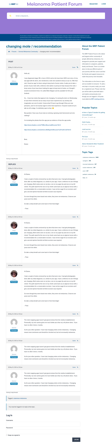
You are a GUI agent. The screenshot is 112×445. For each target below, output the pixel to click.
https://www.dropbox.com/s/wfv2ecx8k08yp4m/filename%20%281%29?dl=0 (47, 130)
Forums (14, 51)
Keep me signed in (14, 435)
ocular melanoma (89, 167)
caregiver (87, 160)
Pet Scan (85, 136)
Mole (85, 177)
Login (104, 4)
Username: (9, 420)
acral (85, 171)
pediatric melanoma (89, 174)
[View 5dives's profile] (14, 79)
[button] (93, 4)
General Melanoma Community (28, 51)
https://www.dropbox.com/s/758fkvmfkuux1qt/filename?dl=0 (42, 125)
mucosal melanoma (90, 164)
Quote (73, 67)
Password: (9, 428)
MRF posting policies (97, 99)
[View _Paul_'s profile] (14, 179)
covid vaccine (86, 129)
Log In (76, 439)
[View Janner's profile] (14, 325)
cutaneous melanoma (20, 398)
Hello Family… (86, 122)
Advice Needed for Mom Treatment (93, 144)
